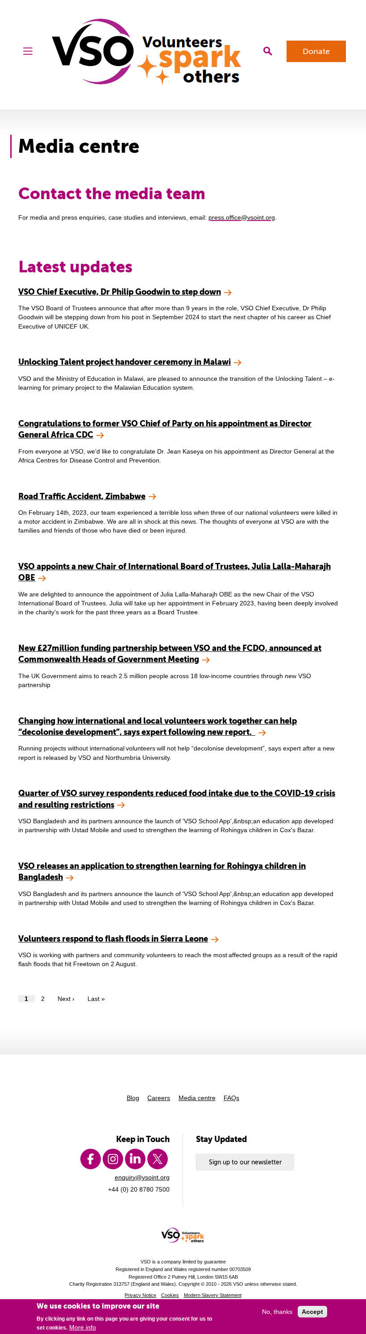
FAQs (231, 1097)
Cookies (170, 1295)
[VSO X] (157, 1159)
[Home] (148, 51)
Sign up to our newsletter (245, 1162)
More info (82, 1327)
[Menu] (28, 51)
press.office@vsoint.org (241, 217)
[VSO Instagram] (113, 1159)
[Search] (267, 51)
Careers (158, 1097)
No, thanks (277, 1311)
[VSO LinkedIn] (135, 1159)
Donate (316, 51)
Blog (133, 1097)
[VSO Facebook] (90, 1159)
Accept (312, 1311)
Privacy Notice (140, 1295)
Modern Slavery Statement (212, 1295)
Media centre (197, 1097)
